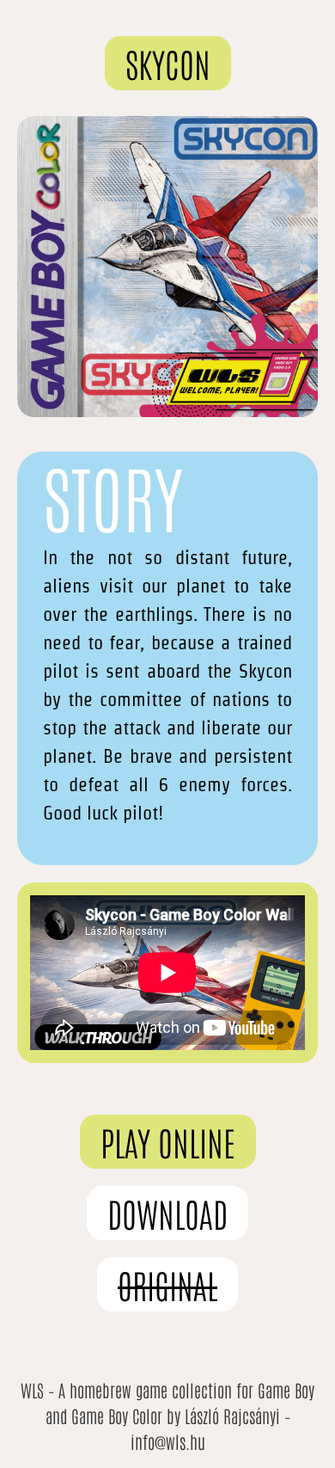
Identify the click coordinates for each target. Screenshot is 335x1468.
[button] (168, 63)
